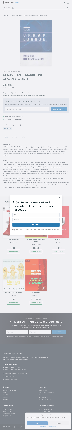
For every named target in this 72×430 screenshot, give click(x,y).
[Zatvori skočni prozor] (60, 198)
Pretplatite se (36, 225)
